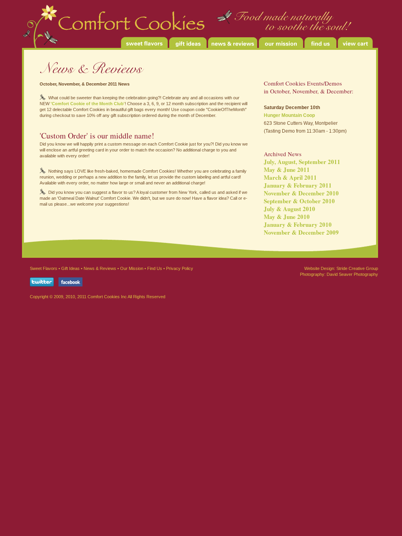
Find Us (154, 268)
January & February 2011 (298, 185)
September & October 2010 (299, 201)
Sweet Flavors (43, 268)
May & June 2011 (287, 169)
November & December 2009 (301, 232)
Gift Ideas (70, 268)
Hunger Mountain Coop (289, 115)
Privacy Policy (179, 268)
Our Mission (131, 268)
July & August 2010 (289, 208)
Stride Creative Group (357, 268)
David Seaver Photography (352, 274)
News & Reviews (100, 268)
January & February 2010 (298, 224)
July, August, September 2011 (302, 161)
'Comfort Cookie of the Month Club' (88, 103)
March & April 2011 (290, 177)
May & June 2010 (287, 216)
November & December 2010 (301, 193)
